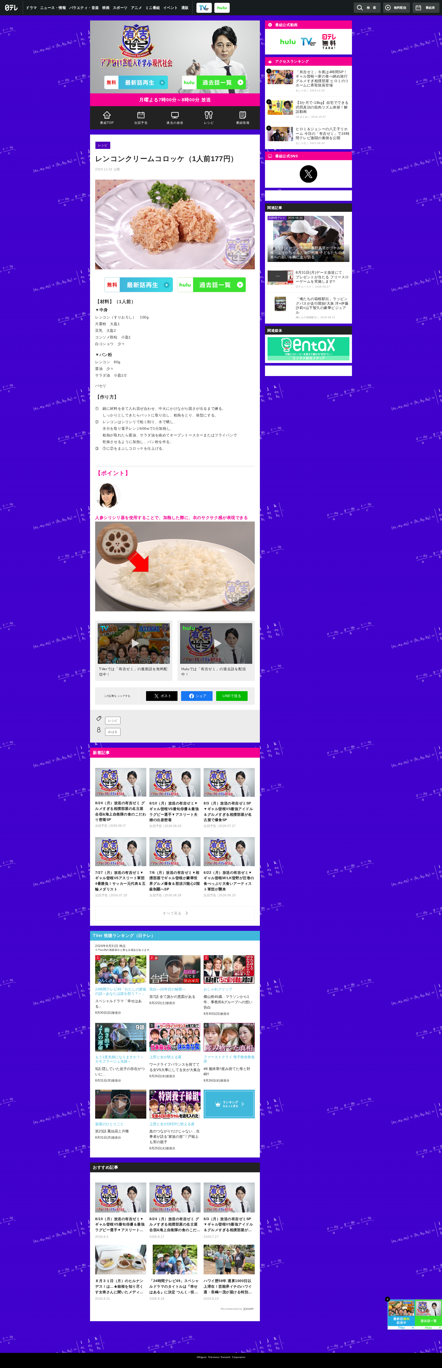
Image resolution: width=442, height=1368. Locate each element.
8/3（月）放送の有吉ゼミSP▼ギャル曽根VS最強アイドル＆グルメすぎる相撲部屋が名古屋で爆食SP (228, 1225)
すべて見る (173, 913)
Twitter (308, 174)
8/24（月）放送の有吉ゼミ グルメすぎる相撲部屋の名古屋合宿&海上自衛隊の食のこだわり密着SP (174, 1225)
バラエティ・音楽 (84, 8)
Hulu (211, 284)
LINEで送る (232, 696)
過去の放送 (175, 123)
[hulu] (222, 8)
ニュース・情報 (53, 8)
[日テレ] (11, 7)
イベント (170, 8)
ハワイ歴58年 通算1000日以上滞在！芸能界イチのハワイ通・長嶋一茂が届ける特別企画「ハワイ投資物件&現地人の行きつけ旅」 (229, 1287)
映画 (106, 8)
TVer (138, 284)
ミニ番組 (152, 8)
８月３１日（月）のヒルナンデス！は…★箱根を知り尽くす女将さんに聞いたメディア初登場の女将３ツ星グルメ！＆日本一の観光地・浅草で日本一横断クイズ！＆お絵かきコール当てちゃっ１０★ (119, 1287)
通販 (185, 8)
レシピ (209, 123)
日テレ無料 (329, 41)
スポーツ (120, 8)
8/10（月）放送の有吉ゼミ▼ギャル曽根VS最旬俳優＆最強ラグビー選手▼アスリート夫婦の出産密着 (120, 1225)
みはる (113, 732)
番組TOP (107, 123)
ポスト (166, 696)
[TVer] (204, 8)
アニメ (136, 8)
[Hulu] (214, 82)
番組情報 (243, 123)
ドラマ (31, 8)
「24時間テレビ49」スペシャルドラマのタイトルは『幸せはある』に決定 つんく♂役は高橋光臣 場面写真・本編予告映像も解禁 (174, 1287)
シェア (201, 696)
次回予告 (141, 123)
